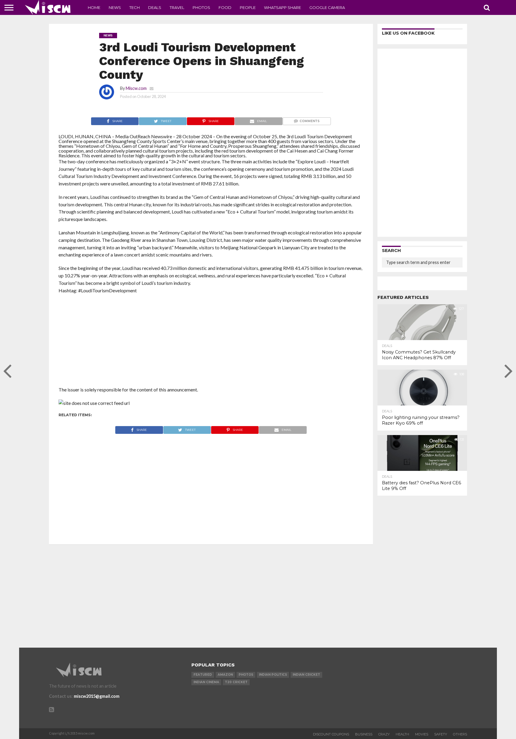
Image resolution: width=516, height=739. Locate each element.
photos (246, 675)
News (115, 7)
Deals (154, 7)
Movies (421, 734)
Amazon (225, 675)
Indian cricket (306, 675)
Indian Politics (273, 675)
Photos (201, 7)
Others (460, 734)
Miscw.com (136, 88)
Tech (134, 7)
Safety (440, 734)
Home (94, 7)
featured (203, 675)
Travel (177, 7)
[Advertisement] (211, 342)
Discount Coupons (331, 734)
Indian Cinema (206, 682)
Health (402, 734)
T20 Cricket (236, 682)
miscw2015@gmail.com (96, 696)
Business (363, 734)
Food (225, 7)
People (248, 7)
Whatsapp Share (282, 7)
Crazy (384, 734)
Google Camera (327, 7)
